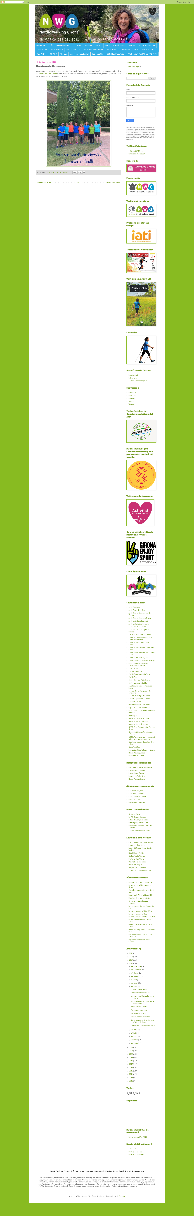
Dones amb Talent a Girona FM (140, 895)
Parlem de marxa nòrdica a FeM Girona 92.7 (140, 936)
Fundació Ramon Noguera (138, 724)
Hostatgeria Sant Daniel (137, 802)
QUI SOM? (77, 45)
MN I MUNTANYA (148, 49)
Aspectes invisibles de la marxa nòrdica (142, 997)
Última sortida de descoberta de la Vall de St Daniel (142, 1021)
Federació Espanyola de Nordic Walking (140, 849)
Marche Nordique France (137, 862)
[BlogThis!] (76, 172)
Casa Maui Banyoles (136, 794)
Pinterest (132, 398)
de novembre (136, 970)
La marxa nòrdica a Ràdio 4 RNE (140, 911)
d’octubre (135, 973)
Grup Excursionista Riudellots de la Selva (141, 743)
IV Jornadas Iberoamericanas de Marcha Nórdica (142, 1002)
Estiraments (133, 378)
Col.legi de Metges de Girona (139, 696)
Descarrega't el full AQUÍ (138, 1137)
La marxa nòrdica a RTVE (138, 914)
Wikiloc (131, 401)
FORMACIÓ (53, 54)
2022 (131, 1047)
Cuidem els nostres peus (138, 381)
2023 (131, 963)
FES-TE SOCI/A (97, 54)
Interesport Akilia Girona (137, 776)
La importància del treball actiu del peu (141, 907)
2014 (131, 1074)
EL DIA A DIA (40, 45)
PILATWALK (41, 54)
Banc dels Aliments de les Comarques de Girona (138, 664)
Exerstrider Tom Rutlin (137, 845)
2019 (131, 1057)
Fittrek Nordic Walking (137, 853)
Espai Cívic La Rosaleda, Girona (140, 707)
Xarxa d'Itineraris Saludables (139, 831)
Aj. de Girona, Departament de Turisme (140, 614)
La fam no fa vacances (139, 989)
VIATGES (63, 54)
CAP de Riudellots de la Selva (139, 674)
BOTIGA (98, 45)
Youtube (132, 404)
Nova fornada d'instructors (140, 1017)
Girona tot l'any (134, 814)
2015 (131, 1071)
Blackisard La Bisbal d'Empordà (140, 767)
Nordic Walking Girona (48, 73)
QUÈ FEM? (88, 45)
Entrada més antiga (113, 182)
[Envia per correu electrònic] (73, 172)
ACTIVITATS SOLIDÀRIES (79, 54)
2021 (131, 1051)
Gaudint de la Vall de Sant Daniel (143, 1026)
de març (134, 1036)
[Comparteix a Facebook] (81, 172)
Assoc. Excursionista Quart (138, 657)
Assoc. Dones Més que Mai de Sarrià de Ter (142, 653)
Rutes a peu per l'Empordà (138, 823)
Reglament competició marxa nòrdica (139, 941)
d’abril (133, 1033)
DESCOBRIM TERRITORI (129, 49)
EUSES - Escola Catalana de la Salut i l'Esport (142, 711)
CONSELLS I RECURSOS (115, 54)
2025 (131, 957)
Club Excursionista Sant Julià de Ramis (140, 687)
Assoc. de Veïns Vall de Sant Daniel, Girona (141, 648)
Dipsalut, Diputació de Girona (139, 705)
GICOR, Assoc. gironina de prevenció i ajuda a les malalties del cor (142, 738)
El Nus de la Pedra (135, 799)
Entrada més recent (44, 182)
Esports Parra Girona (136, 773)
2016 (131, 1067)
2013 (131, 1077)
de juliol (134, 983)
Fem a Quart (133, 715)
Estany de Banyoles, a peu (138, 820)
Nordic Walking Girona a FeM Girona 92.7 (142, 931)
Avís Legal (132, 1149)
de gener (134, 1043)
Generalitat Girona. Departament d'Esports (141, 733)
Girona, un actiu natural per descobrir (138, 902)
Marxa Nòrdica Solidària (139, 1007)
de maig (134, 1030)
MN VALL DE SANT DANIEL (93, 49)
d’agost (134, 980)
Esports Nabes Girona (137, 770)
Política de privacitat (136, 1155)
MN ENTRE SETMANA (147, 45)
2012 (131, 1081)
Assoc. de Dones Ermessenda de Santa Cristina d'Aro (141, 639)
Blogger (122, 1196)
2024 (131, 960)
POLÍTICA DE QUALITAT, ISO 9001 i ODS (142, 54)
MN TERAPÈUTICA (73, 49)
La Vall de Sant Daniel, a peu (139, 817)
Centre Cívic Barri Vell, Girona (139, 680)
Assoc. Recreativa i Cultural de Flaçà (142, 660)
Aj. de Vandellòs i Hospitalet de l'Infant (140, 631)
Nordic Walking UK (135, 865)
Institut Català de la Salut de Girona (142, 750)
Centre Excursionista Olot (138, 683)
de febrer (134, 1040)
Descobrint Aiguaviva (138, 1013)
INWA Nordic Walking (136, 859)
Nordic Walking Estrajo (137, 753)
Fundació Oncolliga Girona (138, 721)
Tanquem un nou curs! (139, 1010)
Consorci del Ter (135, 702)
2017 (131, 1064)
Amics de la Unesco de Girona (140, 635)
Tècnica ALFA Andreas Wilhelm (140, 871)
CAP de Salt (133, 677)
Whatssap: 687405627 (137, 154)
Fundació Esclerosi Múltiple (139, 718)
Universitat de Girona (136, 756)
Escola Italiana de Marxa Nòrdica (141, 842)
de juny (134, 986)
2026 (131, 953)
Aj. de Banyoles (134, 607)
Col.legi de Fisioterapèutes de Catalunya (140, 692)
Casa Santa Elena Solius (137, 796)
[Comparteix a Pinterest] (83, 172)
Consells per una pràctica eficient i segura (141, 891)
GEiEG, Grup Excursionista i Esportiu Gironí (142, 728)
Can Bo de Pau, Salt (136, 791)
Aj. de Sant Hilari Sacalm (137, 627)
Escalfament (133, 375)
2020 (131, 1054)
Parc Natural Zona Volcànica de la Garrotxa (141, 827)
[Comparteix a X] (78, 172)
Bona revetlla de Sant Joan (140, 993)
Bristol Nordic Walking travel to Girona (140, 886)
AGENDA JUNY (42, 49)
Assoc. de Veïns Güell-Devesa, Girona (140, 643)
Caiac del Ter (133, 668)
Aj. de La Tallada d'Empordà (139, 624)
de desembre (136, 966)
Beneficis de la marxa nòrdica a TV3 (142, 882)
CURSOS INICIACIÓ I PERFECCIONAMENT (120, 45)
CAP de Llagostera (135, 671)
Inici (78, 182)
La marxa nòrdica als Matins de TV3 (142, 917)
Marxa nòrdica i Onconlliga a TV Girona (140, 926)
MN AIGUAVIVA (112, 49)
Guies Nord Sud (134, 747)
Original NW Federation (137, 868)
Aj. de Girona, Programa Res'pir (140, 618)
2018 (131, 1061)
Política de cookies (136, 1152)
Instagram (132, 395)
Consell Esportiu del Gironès (139, 699)
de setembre (136, 976)
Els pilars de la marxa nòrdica (139, 898)
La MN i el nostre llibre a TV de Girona (140, 921)
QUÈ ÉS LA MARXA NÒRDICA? (59, 45)
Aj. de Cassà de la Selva (137, 610)
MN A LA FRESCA (57, 49)
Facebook (132, 392)
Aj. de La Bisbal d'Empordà (138, 621)
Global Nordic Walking (137, 856)
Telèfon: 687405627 (136, 151)
